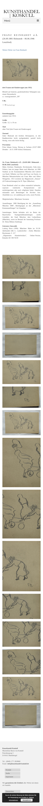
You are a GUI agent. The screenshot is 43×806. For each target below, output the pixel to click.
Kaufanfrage (10, 105)
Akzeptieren (27, 800)
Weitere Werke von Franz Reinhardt (14, 50)
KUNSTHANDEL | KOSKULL (22, 13)
